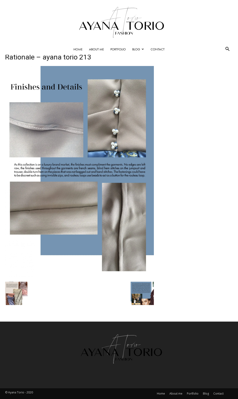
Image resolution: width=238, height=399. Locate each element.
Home (78, 49)
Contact (158, 49)
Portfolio (118, 49)
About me (96, 49)
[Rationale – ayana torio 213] (79, 275)
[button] (227, 49)
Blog (136, 49)
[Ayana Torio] (119, 22)
